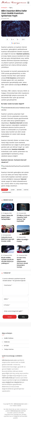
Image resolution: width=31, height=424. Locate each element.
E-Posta (7, 305)
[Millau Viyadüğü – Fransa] (23, 230)
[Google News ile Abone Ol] (15, 43)
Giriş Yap (23, 317)
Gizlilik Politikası (8, 338)
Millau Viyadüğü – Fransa (23, 240)
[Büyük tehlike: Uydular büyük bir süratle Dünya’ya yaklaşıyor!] (7, 249)
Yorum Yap (7, 273)
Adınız (6, 299)
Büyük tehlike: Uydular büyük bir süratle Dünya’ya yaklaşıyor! (7, 260)
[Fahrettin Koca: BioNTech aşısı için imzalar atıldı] (7, 229)
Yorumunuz (8, 285)
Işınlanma (19, 189)
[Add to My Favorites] (7, 39)
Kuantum (26, 189)
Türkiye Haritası (9, 349)
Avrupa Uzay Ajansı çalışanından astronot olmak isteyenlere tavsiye (22, 262)
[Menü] (28, 2)
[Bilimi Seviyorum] (14, 2)
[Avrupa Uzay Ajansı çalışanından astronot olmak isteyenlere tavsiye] (23, 249)
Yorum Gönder (9, 317)
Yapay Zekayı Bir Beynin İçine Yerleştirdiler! (7, 217)
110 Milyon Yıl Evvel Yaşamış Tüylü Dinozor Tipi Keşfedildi (23, 218)
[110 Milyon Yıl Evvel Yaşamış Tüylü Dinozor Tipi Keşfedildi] (23, 207)
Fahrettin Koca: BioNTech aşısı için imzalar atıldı (7, 239)
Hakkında (7, 342)
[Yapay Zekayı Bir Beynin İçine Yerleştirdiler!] (7, 207)
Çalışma (13, 189)
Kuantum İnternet (6, 192)
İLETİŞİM (6, 345)
